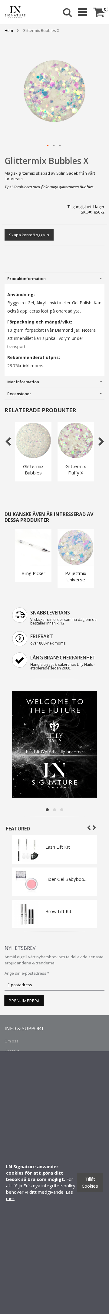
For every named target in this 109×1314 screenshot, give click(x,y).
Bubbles (87, 187)
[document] (54, 1182)
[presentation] (54, 278)
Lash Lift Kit (57, 847)
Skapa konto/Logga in (29, 235)
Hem (9, 31)
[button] (48, 145)
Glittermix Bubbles (33, 469)
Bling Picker (33, 573)
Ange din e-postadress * (27, 973)
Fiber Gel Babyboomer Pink (66, 879)
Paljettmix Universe (75, 576)
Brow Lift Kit (58, 911)
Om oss (11, 1041)
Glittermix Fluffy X (75, 469)
